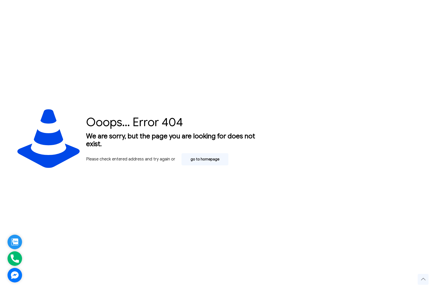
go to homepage (205, 159)
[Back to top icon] (423, 279)
